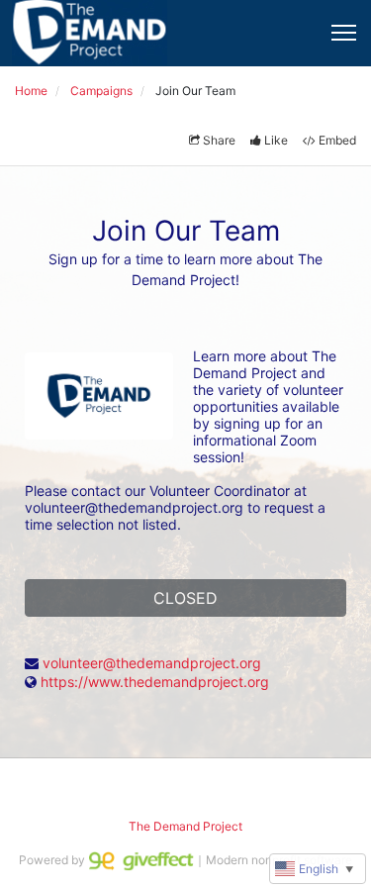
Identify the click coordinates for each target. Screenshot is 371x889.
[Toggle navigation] (343, 33)
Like (276, 140)
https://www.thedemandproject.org (155, 681)
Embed (337, 140)
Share (219, 140)
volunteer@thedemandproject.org (152, 662)
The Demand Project (185, 826)
